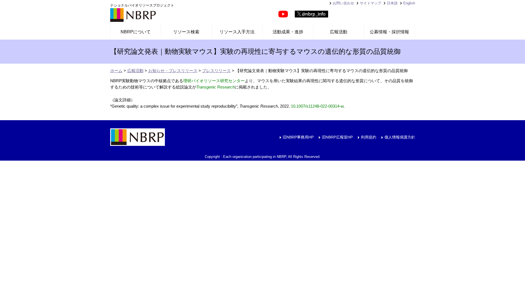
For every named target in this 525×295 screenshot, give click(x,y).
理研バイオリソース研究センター (214, 80)
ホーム (116, 70)
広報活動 (338, 32)
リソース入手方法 (237, 32)
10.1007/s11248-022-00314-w (317, 106)
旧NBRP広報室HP (337, 137)
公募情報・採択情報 (389, 32)
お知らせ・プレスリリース (172, 70)
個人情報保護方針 (399, 137)
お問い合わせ (343, 3)
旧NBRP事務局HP (298, 137)
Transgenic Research (215, 87)
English (409, 3)
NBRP (133, 15)
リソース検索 (186, 32)
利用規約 (368, 137)
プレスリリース (216, 70)
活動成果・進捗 (288, 32)
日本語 (392, 3)
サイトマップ (370, 3)
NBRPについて (136, 32)
